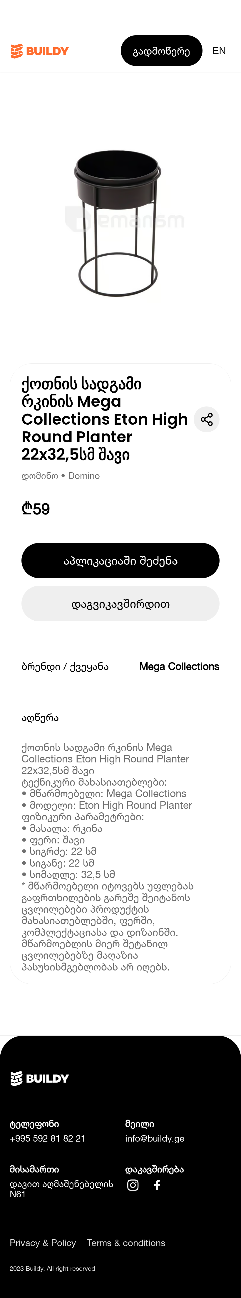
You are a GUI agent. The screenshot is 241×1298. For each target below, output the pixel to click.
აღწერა (40, 717)
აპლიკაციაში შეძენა (120, 560)
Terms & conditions (126, 1243)
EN (219, 50)
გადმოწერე (161, 51)
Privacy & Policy (43, 1243)
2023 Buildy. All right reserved (52, 1268)
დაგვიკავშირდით (120, 603)
